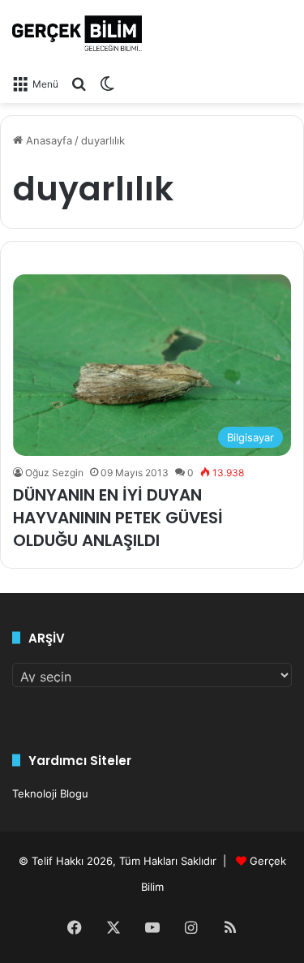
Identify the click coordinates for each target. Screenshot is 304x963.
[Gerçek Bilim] (77, 33)
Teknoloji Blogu (50, 793)
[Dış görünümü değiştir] (107, 83)
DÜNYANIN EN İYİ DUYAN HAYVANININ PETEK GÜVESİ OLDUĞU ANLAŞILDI (118, 518)
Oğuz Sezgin (54, 472)
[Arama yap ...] (79, 83)
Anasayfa (47, 140)
